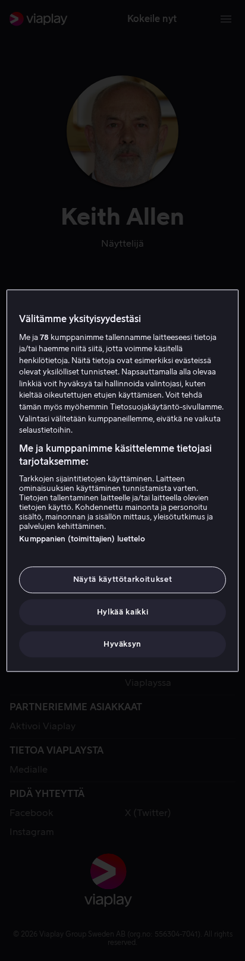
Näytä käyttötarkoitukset (122, 580)
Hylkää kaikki (122, 612)
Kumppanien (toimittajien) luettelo (82, 539)
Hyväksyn (122, 644)
